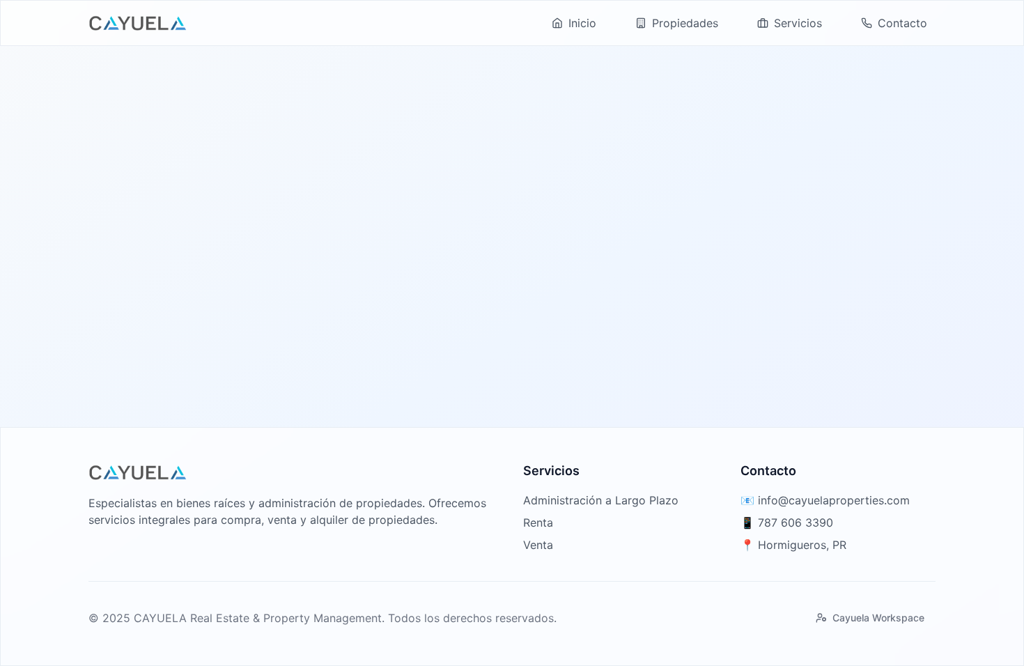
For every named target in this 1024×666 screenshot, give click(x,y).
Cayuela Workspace (878, 618)
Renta (538, 522)
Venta (538, 545)
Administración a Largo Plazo (600, 500)
